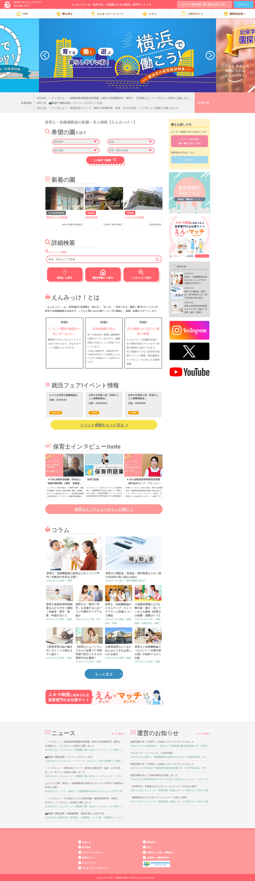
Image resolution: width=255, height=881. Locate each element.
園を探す (67, 14)
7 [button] (110, 229)
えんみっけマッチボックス (95, 867)
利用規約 (86, 847)
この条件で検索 (102, 160)
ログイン (243, 4)
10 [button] (122, 229)
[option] (64, 206)
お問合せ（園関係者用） (159, 857)
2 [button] (89, 229)
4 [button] (97, 229)
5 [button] (101, 229)
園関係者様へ (238, 14)
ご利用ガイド (195, 14)
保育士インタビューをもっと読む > (104, 509)
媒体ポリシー (88, 857)
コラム (153, 14)
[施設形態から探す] (102, 272)
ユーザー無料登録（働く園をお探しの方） (204, 4)
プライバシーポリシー (93, 852)
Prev (44, 55)
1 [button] (85, 229)
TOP (25, 14)
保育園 (90, 213)
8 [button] (114, 229)
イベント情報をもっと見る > (104, 424)
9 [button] (118, 229)
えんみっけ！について (110, 14)
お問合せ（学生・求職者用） (161, 852)
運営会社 (151, 841)
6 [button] (106, 229)
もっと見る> (118, 733)
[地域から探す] (64, 272)
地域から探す (65, 277)
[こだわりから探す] (140, 272)
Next (210, 55)
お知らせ (86, 841)
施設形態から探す (103, 277)
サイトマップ (88, 862)
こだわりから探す (141, 277)
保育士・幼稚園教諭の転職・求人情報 (121, 878)
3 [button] (93, 229)
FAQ (149, 847)
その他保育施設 (56, 213)
